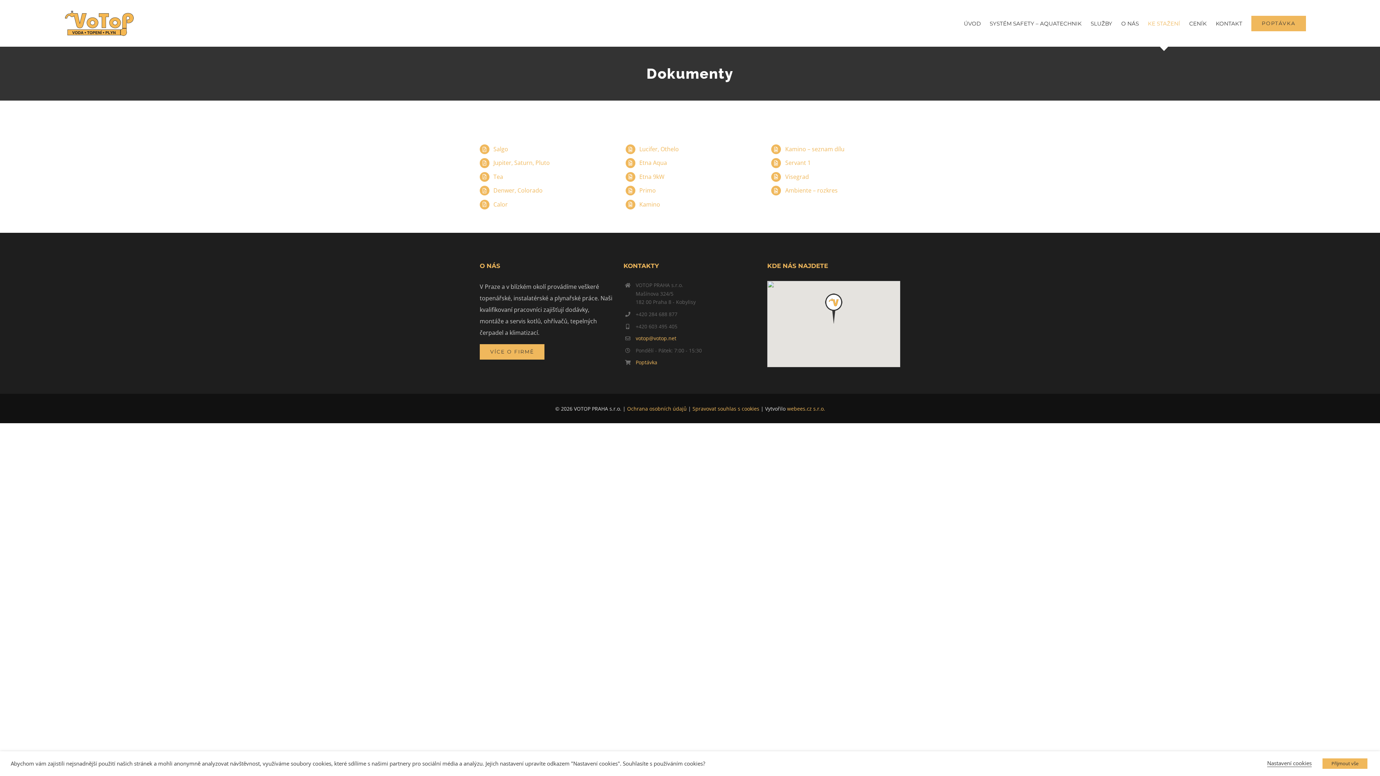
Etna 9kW (651, 177)
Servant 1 (798, 163)
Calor (500, 204)
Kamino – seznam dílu (815, 149)
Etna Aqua (653, 163)
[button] (833, 309)
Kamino (649, 204)
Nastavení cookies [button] (1289, 763)
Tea (498, 177)
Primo (647, 190)
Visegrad (797, 177)
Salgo (500, 149)
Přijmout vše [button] (1344, 763)
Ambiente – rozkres (811, 190)
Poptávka (646, 362)
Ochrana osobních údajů (657, 408)
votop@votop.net (656, 338)
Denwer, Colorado (518, 190)
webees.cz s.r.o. (806, 408)
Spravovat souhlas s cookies (726, 408)
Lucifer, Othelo (659, 149)
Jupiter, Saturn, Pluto (521, 163)
